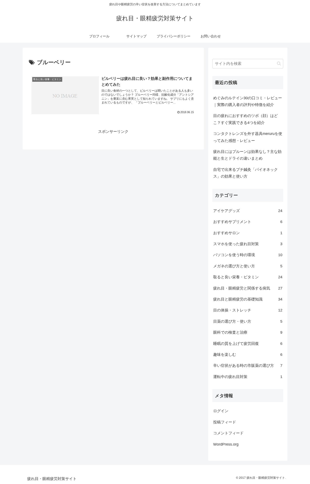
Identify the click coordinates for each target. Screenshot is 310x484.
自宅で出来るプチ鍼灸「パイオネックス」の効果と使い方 (245, 172)
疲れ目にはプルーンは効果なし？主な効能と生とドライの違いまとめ (247, 155)
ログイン (220, 411)
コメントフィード (228, 433)
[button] (279, 63)
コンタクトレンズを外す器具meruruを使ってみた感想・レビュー (247, 137)
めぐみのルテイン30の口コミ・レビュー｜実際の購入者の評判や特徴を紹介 (247, 101)
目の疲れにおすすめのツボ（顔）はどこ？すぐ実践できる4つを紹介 (245, 119)
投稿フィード (224, 422)
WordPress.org (226, 444)
